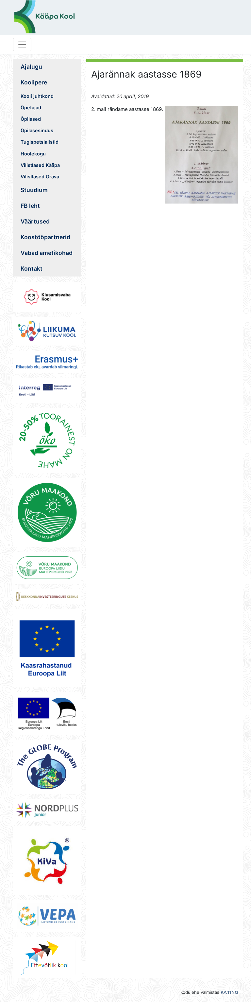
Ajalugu (31, 66)
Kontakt (31, 268)
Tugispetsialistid (40, 142)
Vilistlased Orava (40, 176)
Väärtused (35, 221)
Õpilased (31, 119)
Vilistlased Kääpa (40, 165)
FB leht (30, 205)
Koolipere (34, 82)
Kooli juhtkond (37, 96)
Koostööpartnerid (45, 237)
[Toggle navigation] (22, 44)
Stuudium (34, 190)
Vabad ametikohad (47, 252)
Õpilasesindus (37, 130)
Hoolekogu (33, 153)
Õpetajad (31, 107)
